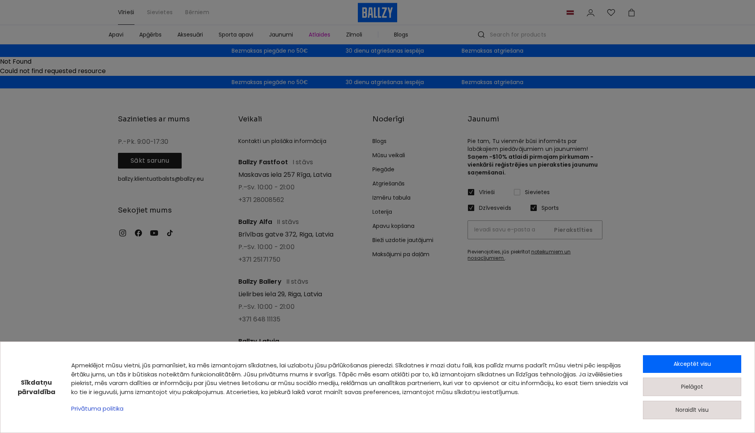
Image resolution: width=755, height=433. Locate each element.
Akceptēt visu (692, 364)
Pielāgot (692, 387)
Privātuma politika (97, 408)
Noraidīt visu (692, 410)
